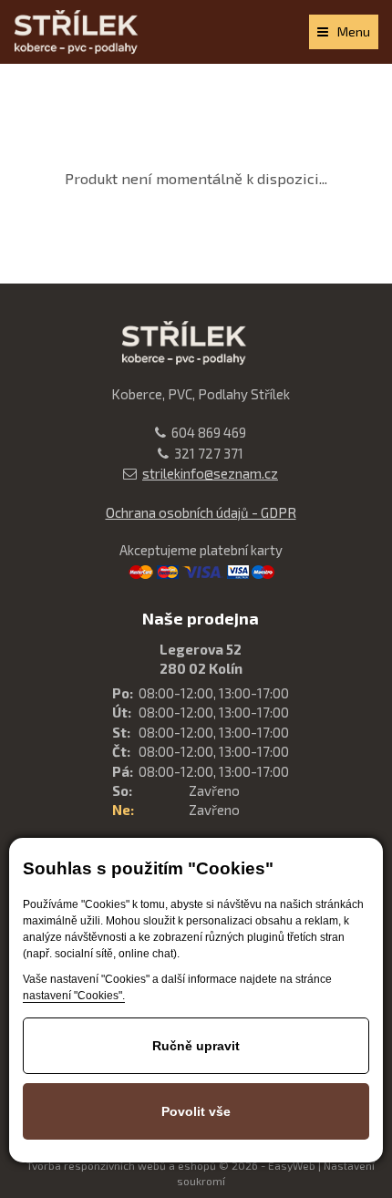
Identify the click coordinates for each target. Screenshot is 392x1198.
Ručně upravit (196, 1045)
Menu (353, 31)
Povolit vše (196, 1111)
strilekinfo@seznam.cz (210, 473)
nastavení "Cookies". (74, 995)
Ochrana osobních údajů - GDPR (201, 512)
